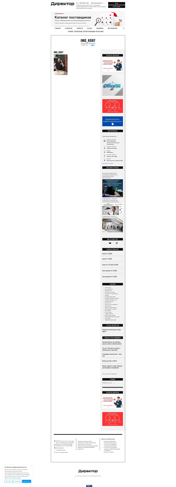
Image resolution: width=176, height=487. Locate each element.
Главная (58, 28)
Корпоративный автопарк (112, 316)
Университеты (109, 313)
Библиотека (108, 290)
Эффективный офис (110, 319)
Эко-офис (108, 318)
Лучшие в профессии (111, 300)
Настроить (8, 481)
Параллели (108, 306)
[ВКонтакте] (92, 45)
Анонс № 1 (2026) (107, 259)
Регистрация (116, 6)
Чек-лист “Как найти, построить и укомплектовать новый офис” (111, 349)
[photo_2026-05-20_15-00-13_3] (88, 19)
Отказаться (17, 481)
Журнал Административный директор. (89, 475)
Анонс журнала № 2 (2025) (109, 276)
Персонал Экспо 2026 (112, 156)
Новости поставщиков (111, 304)
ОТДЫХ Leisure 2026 (112, 148)
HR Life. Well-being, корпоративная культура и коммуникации (113, 142)
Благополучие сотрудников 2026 (115, 160)
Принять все (27, 481)
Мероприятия (112, 28)
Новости (80, 28)
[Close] (31, 466)
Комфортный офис (110, 296)
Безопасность (109, 289)
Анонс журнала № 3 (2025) (109, 271)
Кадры (107, 295)
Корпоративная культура (112, 298)
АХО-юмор (108, 287)
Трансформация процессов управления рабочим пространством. (110, 176)
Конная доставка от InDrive (109, 361)
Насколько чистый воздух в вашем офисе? (111, 330)
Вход (116, 3)
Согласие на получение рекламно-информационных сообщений (112, 449)
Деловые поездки (110, 292)
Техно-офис (108, 312)
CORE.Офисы (110, 152)
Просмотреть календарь (107, 163)
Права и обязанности (111, 307)
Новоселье (108, 303)
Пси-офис (108, 310)
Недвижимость (109, 301)
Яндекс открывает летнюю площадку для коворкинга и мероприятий (112, 367)
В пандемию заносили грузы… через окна (112, 355)
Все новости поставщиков (109, 374)
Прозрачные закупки (111, 309)
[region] (18, 474)
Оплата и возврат (109, 452)
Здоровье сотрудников (111, 293)
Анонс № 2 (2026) (107, 254)
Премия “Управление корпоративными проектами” (86, 31)
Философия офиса (110, 315)
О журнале (68, 28)
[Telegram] (94, 45)
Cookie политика (16, 477)
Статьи (89, 28)
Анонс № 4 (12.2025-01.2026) (110, 265)
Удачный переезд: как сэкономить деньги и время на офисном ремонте (112, 343)
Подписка (99, 28)
